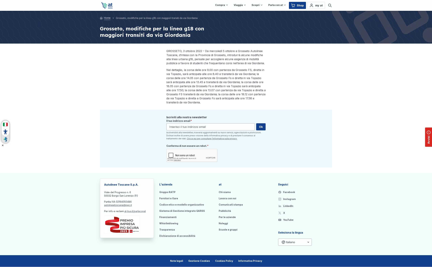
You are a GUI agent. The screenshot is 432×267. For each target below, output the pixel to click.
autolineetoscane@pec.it (118, 205)
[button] (199, 261)
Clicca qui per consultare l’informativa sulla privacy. (212, 138)
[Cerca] (330, 5)
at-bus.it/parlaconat (135, 211)
